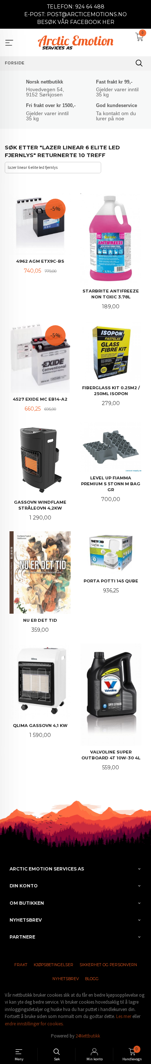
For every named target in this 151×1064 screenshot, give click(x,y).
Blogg (92, 978)
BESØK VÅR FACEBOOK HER (75, 22)
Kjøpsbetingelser (53, 964)
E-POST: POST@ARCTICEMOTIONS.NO (75, 14)
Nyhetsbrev (65, 978)
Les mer (123, 1016)
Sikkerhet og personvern (108, 964)
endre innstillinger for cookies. (34, 1024)
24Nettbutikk (88, 1036)
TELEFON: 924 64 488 (75, 6)
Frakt (20, 964)
